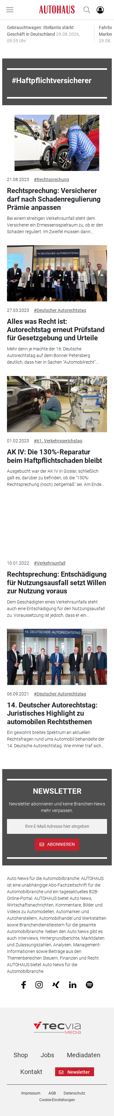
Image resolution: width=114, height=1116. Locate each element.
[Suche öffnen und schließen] (85, 9)
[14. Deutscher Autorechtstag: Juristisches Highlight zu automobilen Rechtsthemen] (57, 657)
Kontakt (31, 1072)
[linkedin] (72, 984)
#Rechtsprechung (51, 179)
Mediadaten (83, 1055)
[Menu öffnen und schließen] (11, 9)
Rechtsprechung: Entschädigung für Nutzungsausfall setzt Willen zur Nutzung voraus (57, 582)
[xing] (56, 984)
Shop (21, 1055)
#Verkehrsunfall (49, 563)
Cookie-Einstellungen (57, 1100)
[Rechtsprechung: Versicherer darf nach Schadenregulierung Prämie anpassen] (57, 143)
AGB (52, 1093)
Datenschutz (74, 1093)
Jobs (47, 1055)
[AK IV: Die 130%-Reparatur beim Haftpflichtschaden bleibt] (57, 404)
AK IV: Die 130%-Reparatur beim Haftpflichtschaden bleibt (54, 456)
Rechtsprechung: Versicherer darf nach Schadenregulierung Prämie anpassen (54, 199)
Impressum (31, 1093)
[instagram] (39, 984)
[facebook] (23, 984)
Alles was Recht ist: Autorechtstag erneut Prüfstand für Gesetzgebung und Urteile (55, 330)
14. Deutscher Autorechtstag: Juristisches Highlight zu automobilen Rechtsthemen (52, 713)
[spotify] (89, 984)
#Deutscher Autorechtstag (60, 310)
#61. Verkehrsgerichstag (58, 440)
